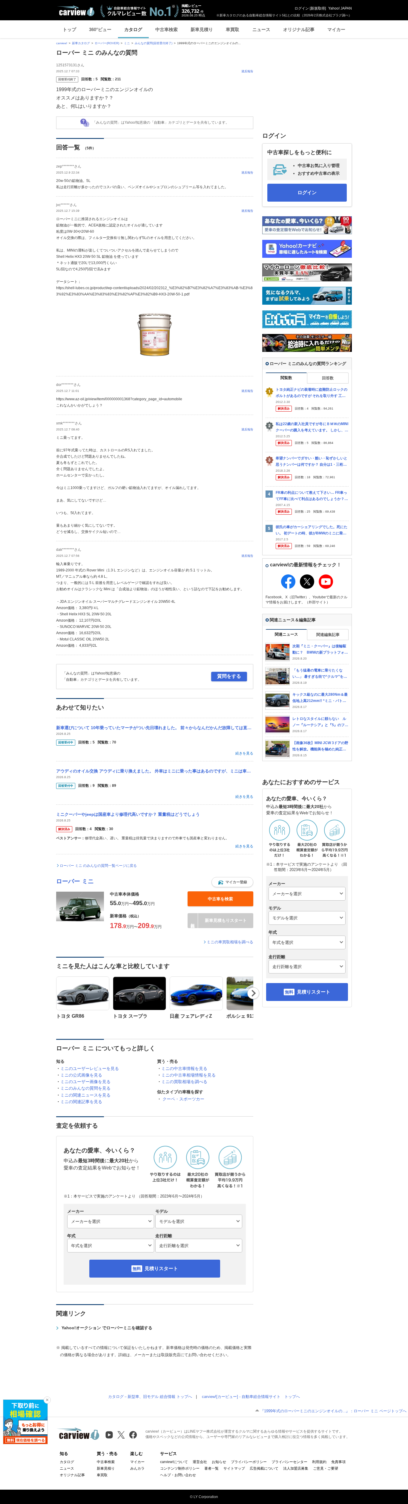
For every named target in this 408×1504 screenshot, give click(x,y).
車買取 (232, 29)
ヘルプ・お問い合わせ (178, 1475)
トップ (69, 29)
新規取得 (318, 8)
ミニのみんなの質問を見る (85, 1088)
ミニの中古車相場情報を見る (188, 1075)
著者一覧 (211, 1468)
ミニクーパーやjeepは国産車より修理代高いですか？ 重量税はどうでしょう (128, 814)
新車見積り (202, 29)
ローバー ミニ (75, 881)
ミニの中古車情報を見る (184, 1068)
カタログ (133, 29)
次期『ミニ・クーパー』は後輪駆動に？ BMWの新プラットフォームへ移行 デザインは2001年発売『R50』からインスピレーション (320, 649)
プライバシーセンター (289, 1462)
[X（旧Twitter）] (121, 1435)
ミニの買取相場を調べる (184, 1081)
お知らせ (219, 1462)
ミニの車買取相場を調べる (230, 942)
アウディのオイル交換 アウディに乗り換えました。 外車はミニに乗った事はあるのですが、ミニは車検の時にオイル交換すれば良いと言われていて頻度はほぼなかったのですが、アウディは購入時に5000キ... (154, 771)
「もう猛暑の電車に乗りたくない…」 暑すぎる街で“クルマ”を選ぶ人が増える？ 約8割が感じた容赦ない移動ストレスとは (319, 673)
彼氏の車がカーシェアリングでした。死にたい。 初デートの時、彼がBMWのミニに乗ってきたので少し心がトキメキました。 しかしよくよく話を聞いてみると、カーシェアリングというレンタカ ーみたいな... (312, 530)
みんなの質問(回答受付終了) (153, 43)
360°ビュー (100, 29)
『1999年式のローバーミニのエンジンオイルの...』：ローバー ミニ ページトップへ (333, 1411)
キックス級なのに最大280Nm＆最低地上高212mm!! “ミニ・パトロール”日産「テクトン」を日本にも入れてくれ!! (320, 697)
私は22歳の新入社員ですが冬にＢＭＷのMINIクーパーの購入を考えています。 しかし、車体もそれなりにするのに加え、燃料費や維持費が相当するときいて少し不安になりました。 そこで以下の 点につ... (312, 427)
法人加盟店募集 (295, 1468)
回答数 (328, 378)
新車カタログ (81, 43)
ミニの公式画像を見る (81, 1075)
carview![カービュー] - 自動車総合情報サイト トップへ (251, 1396)
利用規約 (319, 1462)
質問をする (229, 676)
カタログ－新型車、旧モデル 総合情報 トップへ (150, 1396)
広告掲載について (264, 1468)
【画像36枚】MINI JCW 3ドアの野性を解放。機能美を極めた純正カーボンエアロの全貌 (320, 746)
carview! (61, 43)
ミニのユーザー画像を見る (85, 1081)
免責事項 (338, 1462)
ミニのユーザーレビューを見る (89, 1068)
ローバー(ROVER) (107, 43)
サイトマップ (234, 1468)
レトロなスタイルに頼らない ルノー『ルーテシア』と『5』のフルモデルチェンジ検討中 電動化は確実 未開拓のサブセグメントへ (320, 722)
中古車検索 (166, 29)
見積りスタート (161, 1268)
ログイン (302, 8)
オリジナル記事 (299, 29)
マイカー (336, 29)
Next (253, 993)
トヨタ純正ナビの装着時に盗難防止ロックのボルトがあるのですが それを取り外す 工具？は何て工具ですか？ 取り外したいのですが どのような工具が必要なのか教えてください (312, 392)
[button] (232, 882)
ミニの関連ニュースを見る (85, 1095)
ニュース (261, 29)
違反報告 (247, 71)
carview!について (174, 1462)
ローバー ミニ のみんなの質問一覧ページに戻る (98, 866)
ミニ (127, 43)
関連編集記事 (328, 634)
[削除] (47, 1400)
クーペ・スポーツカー (183, 1099)
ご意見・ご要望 (325, 1468)
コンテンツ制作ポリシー (180, 1468)
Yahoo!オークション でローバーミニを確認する (107, 1327)
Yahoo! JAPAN (340, 8)
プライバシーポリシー (249, 1462)
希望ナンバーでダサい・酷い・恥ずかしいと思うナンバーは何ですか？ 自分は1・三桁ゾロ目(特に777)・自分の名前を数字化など (311, 461)
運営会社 (200, 1462)
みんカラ (137, 1468)
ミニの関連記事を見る (81, 1101)
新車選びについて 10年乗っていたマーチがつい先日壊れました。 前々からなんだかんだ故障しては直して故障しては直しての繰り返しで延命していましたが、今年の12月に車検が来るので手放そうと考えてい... (154, 727)
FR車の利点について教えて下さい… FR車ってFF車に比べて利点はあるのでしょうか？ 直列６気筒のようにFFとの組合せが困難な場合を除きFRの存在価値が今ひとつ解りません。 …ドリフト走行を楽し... (312, 496)
